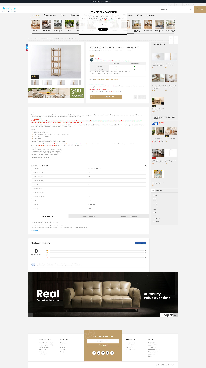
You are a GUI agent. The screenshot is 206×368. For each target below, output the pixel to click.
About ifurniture (152, 347)
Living (154, 198)
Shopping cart (64, 349)
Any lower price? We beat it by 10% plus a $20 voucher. (113, 61)
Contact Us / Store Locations (46, 342)
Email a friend (144, 97)
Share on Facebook (27, 45)
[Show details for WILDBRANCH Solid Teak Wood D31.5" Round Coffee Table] (158, 78)
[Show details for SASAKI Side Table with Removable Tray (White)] (158, 153)
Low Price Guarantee (44, 347)
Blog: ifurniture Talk (43, 354)
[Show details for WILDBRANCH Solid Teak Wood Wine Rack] (171, 56)
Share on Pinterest (27, 50)
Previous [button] (32, 82)
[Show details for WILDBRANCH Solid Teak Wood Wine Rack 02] (158, 101)
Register (171, 4)
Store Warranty (42, 349)
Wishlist (62, 351)
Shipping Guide (130, 345)
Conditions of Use (130, 349)
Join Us (150, 356)
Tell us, (110, 91)
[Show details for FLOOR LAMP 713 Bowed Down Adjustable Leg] (171, 153)
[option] (36, 82)
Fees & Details (34, 230)
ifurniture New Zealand (153, 349)
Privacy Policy (42, 351)
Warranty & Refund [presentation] (89, 216)
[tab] (48, 216)
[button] (173, 26)
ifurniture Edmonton (153, 345)
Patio (154, 212)
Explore (155, 206)
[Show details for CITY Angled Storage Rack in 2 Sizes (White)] (158, 131)
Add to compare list (140, 97)
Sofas (155, 195)
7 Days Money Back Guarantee (46, 345)
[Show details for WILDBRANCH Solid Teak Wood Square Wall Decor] (158, 56)
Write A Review (140, 243)
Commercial (156, 221)
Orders (62, 345)
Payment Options (130, 342)
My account (63, 342)
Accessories (156, 218)
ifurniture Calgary (152, 342)
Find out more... (117, 73)
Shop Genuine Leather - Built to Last (101, 1)
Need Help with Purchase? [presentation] (129, 216)
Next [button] (80, 82)
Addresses (63, 347)
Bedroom (155, 201)
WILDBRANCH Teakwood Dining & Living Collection (106, 79)
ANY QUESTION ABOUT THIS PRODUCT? (99, 89)
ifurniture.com (151, 354)
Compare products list (199, 4)
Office (154, 215)
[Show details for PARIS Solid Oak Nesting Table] (171, 131)
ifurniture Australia (152, 351)
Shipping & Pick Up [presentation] (48, 216)
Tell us (113, 86)
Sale (154, 209)
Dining (155, 204)
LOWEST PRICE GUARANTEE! (96, 84)
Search (191, 9)
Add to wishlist (135, 97)
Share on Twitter (27, 47)
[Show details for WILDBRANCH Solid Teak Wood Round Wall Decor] (171, 78)
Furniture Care (129, 347)
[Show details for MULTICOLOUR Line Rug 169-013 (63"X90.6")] (158, 174)
